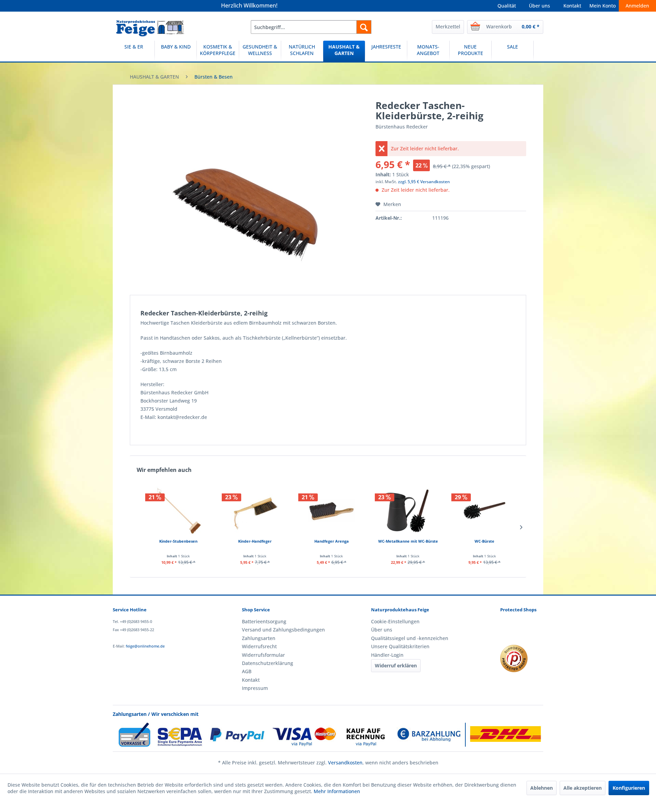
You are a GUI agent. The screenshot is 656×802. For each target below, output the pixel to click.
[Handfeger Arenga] (331, 510)
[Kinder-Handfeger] (255, 510)
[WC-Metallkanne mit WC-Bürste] (408, 510)
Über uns (539, 5)
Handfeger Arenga (331, 541)
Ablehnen (541, 788)
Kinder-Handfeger (255, 541)
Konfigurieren (629, 788)
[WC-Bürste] (484, 510)
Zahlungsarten (258, 638)
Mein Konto (602, 5)
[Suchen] (363, 27)
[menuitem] (311, 27)
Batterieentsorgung (264, 621)
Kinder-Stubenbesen (178, 541)
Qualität (506, 5)
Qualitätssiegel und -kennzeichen (409, 638)
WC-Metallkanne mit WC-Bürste (408, 541)
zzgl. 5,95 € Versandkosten (424, 182)
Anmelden (637, 5)
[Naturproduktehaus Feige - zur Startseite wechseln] (150, 28)
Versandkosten (345, 762)
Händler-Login (387, 655)
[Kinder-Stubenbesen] (178, 510)
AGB (246, 671)
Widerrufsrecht (259, 646)
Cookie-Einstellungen (395, 621)
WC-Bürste (484, 541)
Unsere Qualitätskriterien (400, 646)
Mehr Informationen (337, 791)
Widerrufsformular (263, 655)
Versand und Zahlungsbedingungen (283, 629)
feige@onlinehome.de (145, 646)
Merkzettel (448, 26)
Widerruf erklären (396, 665)
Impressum (255, 688)
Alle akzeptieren (582, 788)
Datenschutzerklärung (267, 663)
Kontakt (572, 5)
